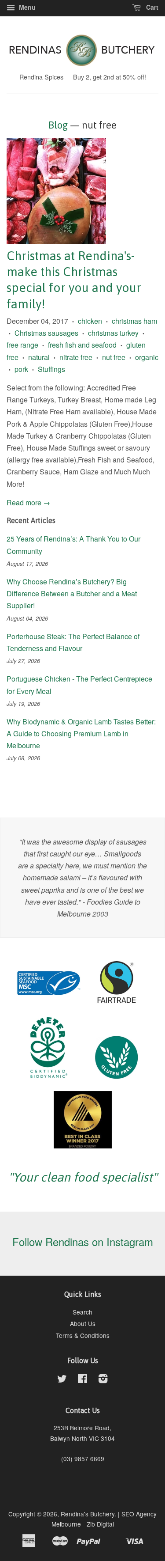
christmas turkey (113, 333)
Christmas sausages (46, 333)
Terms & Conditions (83, 1335)
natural (39, 357)
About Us (82, 1323)
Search (82, 1311)
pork (21, 369)
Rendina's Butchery (87, 1513)
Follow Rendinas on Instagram (82, 1241)
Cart (151, 7)
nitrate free (75, 357)
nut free (113, 357)
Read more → (28, 502)
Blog (58, 125)
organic (146, 357)
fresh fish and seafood (82, 345)
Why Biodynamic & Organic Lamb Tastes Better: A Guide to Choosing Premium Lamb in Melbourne (81, 733)
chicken (90, 321)
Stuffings (51, 369)
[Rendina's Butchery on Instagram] (103, 1379)
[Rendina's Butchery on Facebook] (82, 1379)
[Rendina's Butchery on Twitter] (62, 1379)
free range (22, 345)
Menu (26, 7)
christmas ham (134, 321)
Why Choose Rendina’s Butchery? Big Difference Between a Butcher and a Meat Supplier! (72, 593)
